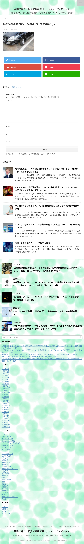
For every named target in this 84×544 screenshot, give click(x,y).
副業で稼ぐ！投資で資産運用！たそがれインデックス (42, 9)
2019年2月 (5, 420)
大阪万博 (5, 471)
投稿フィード (6, 509)
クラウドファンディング (11, 443)
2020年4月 (5, 401)
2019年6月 (5, 412)
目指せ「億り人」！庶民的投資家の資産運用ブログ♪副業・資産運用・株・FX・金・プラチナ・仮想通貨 (42, 535)
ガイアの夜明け (7, 439)
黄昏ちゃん (16, 87)
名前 (8, 126)
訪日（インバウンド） (10, 497)
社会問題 (5, 492)
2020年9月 (5, 394)
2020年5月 (5, 399)
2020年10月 (6, 392)
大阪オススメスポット (10, 469)
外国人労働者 (6, 467)
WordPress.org (7, 513)
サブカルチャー (7, 447)
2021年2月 (5, 384)
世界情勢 (5, 460)
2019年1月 (5, 422)
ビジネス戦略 (6, 456)
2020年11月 (6, 390)
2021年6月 (5, 375)
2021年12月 (6, 371)
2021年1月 (5, 386)
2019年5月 (5, 414)
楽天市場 (5, 488)
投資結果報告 (6, 479)
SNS (3, 434)
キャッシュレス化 (8, 441)
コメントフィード (8, 511)
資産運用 (5, 499)
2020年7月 (5, 397)
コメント (9, 100)
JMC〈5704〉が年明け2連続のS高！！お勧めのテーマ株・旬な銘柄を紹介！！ (31, 356)
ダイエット (6, 451)
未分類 (4, 484)
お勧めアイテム (7, 436)
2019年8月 (5, 407)
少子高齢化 (6, 473)
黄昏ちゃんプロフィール (72, 526)
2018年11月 (6, 427)
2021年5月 (5, 377)
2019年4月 (5, 416)
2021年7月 (5, 373)
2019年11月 (6, 405)
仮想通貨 (5, 464)
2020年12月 (6, 388)
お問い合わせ (59, 526)
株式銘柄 (5, 486)
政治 (3, 482)
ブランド (5, 458)
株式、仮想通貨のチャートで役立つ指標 (32, 243)
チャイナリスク (7, 454)
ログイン (5, 507)
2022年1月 (5, 369)
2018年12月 (6, 425)
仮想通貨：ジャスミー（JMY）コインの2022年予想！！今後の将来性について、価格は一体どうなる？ (39, 354)
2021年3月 (5, 382)
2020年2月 (5, 403)
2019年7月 (5, 410)
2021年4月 (5, 379)
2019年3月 (5, 418)
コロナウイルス (7, 445)
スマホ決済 (6, 449)
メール (8, 134)
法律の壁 (5, 490)
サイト (8, 141)
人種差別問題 (6, 462)
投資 (3, 477)
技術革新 (5, 475)
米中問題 (5, 494)
